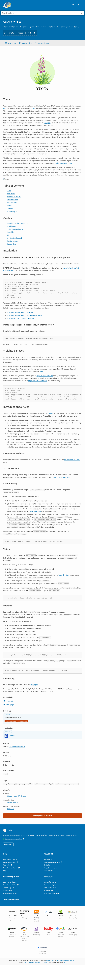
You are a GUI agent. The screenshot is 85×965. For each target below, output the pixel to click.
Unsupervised (11, 244)
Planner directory (35, 511)
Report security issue (50, 885)
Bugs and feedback (9, 882)
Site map (44, 962)
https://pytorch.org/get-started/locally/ (20, 312)
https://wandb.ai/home (45, 376)
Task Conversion (12, 199)
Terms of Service (49, 882)
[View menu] (73, 4)
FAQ (8, 235)
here (5, 108)
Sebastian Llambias (16, 746)
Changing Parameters (64, 163)
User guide (6, 865)
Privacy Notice (48, 890)
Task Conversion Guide (62, 477)
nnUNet (33, 108)
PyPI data (7, 714)
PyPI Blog (47, 859)
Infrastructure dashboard (52, 862)
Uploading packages (9, 862)
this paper (34, 684)
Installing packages (9, 859)
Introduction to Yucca (14, 196)
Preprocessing (12, 202)
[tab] (10, 43)
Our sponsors (48, 871)
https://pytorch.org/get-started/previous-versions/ (24, 315)
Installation (11, 193)
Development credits (9, 893)
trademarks (49, 960)
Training (9, 205)
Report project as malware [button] (42, 815)
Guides (9, 190)
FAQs (4, 871)
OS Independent (12, 802)
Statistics (47, 865)
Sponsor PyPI (7, 890)
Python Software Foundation (34, 835)
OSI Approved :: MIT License (16, 796)
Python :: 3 (10, 809)
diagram (47, 123)
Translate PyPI (7, 888)
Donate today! (8, 844)
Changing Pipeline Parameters (17, 223)
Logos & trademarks (50, 868)
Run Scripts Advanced (14, 238)
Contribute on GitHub (10, 885)
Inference (10, 208)
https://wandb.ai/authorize (37, 380)
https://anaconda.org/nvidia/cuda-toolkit (21, 318)
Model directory (63, 575)
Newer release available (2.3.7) (16, 721)
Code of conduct (49, 888)
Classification (11, 226)
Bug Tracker (10, 701)
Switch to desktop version (11, 900)
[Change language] (79, 4)
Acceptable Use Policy (51, 893)
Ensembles (10, 232)
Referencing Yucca (13, 211)
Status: (13, 839)
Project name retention (10, 868)
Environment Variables (15, 229)
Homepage (10, 704)
